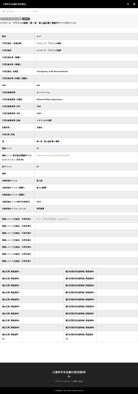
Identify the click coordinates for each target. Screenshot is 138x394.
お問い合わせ (78, 381)
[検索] (128, 4)
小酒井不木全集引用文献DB (69, 372)
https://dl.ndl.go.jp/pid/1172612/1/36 (53, 155)
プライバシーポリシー (63, 381)
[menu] (134, 4)
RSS (69, 376)
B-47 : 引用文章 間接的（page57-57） (53, 219)
